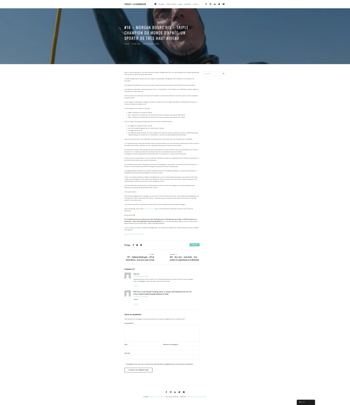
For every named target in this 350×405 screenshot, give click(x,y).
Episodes (161, 4)
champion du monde (153, 44)
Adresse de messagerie (171, 344)
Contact (195, 4)
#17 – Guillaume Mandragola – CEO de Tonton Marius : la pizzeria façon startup (140, 258)
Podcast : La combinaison (135, 4)
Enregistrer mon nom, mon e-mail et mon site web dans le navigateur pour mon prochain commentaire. (160, 364)
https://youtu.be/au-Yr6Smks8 (134, 234)
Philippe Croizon (149, 209)
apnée (145, 44)
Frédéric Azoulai (171, 4)
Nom (126, 344)
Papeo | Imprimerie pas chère (197, 397)
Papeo (180, 4)
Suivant (173, 254)
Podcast (126, 44)
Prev (152, 254)
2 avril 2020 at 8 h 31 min (141, 276)
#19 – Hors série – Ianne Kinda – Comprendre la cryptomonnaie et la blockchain (184, 258)
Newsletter (187, 4)
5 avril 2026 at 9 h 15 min (141, 296)
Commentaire (129, 323)
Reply (136, 286)
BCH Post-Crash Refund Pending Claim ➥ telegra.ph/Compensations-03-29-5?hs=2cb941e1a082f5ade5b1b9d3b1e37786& (163, 292)
